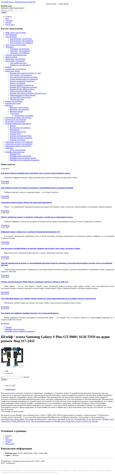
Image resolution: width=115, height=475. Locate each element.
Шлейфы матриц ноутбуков (20, 156)
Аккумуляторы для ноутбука (21, 39)
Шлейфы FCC (15, 154)
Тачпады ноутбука (17, 99)
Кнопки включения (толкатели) (22, 81)
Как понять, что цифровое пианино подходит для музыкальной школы (30, 313)
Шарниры (9, 148)
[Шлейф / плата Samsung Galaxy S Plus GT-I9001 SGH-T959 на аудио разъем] (12, 367)
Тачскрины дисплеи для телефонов (18, 144)
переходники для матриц (23, 115)
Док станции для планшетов (21, 75)
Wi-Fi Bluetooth (11, 35)
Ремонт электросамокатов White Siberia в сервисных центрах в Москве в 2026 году (34, 282)
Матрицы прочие (16, 111)
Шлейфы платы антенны (14, 152)
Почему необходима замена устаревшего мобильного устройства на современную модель (37, 217)
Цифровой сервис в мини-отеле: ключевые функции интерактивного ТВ (30, 232)
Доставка (8, 20)
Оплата (8, 22)
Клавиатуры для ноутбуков (15, 69)
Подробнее (5, 181)
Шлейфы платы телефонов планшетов (24, 160)
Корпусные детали (12, 71)
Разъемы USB (15, 134)
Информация (10, 389)
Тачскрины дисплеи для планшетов (19, 142)
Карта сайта (9, 24)
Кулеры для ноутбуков (13, 101)
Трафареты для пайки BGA (20, 65)
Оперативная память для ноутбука (18, 117)
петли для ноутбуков (18, 150)
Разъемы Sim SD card (18, 132)
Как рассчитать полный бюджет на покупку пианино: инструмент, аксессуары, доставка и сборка (40, 248)
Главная (8, 16)
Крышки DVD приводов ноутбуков (23, 87)
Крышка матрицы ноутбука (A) (22, 85)
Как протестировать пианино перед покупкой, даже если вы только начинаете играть (35, 173)
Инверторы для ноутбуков (15, 59)
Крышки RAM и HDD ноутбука (22, 89)
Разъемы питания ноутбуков (20, 136)
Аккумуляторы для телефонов (21, 43)
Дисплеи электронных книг (16, 55)
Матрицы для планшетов (19, 109)
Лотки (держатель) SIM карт (21, 91)
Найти (4, 12)
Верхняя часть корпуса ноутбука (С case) (25, 73)
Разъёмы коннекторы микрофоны (18, 124)
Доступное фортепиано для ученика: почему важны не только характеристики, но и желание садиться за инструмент (48, 298)
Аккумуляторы (11, 37)
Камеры (8, 67)
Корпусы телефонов (17, 83)
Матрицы (9, 105)
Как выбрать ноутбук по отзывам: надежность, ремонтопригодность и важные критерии (37, 188)
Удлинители (14, 113)
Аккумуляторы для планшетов (21, 41)
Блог (7, 18)
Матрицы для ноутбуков (19, 107)
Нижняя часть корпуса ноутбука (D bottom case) (28, 93)
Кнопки (13, 126)
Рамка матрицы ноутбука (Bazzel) (22, 95)
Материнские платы (13, 103)
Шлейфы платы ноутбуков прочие (23, 158)
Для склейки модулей (18, 63)
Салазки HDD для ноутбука (20, 97)
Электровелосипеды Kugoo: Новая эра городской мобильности (26, 202)
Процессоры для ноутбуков (15, 120)
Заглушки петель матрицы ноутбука (23, 77)
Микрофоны (14, 130)
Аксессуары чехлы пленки (15, 45)
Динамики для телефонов (20, 53)
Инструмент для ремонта (15, 61)
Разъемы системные (17, 140)
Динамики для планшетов (20, 51)
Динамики (9, 47)
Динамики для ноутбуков (19, 49)
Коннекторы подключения (20, 128)
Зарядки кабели (11, 57)
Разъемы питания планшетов (21, 138)
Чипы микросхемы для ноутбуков (18, 146)
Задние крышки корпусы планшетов (24, 79)
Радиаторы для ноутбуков (15, 122)
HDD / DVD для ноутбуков (15, 33)
